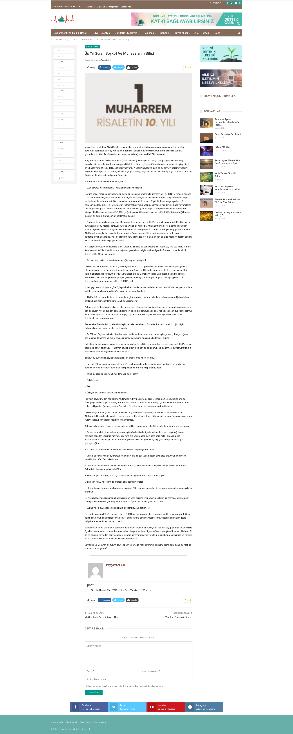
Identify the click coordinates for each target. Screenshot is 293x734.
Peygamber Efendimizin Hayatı (70, 33)
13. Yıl (60, 120)
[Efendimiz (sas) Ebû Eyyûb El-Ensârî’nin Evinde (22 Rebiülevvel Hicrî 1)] (206, 203)
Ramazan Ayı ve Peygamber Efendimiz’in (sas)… (227, 122)
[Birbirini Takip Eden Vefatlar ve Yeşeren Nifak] (206, 190)
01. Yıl (60, 51)
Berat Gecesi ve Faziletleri (228, 134)
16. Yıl (60, 137)
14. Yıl (60, 126)
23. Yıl (60, 178)
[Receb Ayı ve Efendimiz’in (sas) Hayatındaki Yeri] (206, 164)
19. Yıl (60, 155)
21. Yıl (60, 166)
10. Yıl (60, 103)
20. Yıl (60, 161)
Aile (196, 33)
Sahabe (164, 33)
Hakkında (149, 33)
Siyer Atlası (181, 33)
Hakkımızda (89, 7)
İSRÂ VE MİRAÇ (222, 147)
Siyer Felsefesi (102, 33)
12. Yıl (60, 114)
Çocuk (206, 33)
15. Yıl (60, 132)
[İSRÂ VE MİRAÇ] (206, 151)
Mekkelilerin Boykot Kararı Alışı (101, 617)
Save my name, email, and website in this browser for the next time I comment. (125, 686)
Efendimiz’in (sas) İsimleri (178, 617)
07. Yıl (60, 85)
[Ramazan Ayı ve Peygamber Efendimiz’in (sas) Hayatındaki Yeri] (206, 123)
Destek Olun (126, 7)
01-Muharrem (92, 47)
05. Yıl (60, 74)
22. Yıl (60, 172)
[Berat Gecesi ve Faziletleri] (206, 138)
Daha (217, 33)
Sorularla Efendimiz (126, 33)
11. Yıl (60, 108)
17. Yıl (60, 143)
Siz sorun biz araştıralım (107, 7)
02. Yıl (60, 56)
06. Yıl (60, 79)
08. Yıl (60, 91)
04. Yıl (60, 68)
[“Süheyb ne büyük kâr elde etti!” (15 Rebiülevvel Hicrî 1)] (206, 216)
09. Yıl (60, 97)
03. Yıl (60, 62)
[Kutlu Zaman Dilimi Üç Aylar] (206, 177)
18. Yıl (60, 149)
